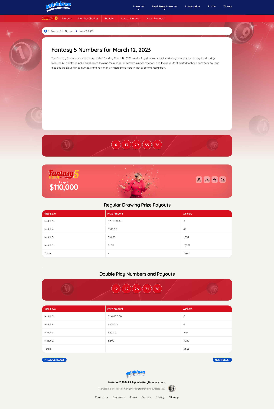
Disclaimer (119, 397)
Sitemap (174, 397)
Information (192, 6)
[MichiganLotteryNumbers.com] (58, 13)
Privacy (160, 397)
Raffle (211, 6)
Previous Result (54, 359)
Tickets (227, 6)
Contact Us (101, 397)
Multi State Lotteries (164, 6)
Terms (133, 397)
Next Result (222, 359)
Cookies (146, 397)
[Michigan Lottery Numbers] (45, 31)
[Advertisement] (137, 97)
